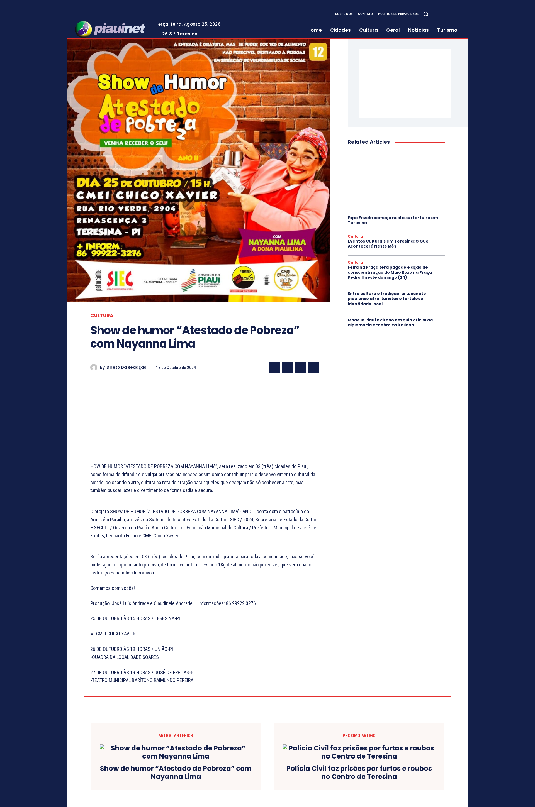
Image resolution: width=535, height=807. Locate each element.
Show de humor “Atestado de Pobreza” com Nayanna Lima (176, 773)
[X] (459, 14)
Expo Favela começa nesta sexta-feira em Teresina (393, 220)
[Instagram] (452, 14)
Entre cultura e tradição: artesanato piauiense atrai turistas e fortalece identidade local (387, 298)
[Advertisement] (204, 424)
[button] (425, 14)
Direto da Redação (126, 367)
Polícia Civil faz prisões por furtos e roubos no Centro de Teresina (359, 773)
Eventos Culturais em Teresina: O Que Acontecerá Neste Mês (388, 243)
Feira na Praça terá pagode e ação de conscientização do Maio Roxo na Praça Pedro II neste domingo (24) (390, 272)
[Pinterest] (300, 367)
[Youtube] (466, 14)
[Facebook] (445, 14)
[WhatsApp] (313, 367)
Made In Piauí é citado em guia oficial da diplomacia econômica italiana (390, 322)
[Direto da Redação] (95, 367)
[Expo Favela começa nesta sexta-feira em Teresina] (396, 180)
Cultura (102, 315)
